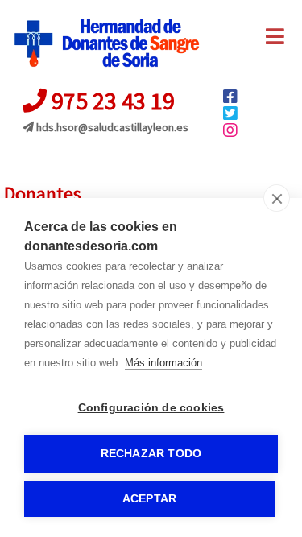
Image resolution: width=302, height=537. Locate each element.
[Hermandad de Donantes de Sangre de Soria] (106, 43)
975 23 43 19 (111, 100)
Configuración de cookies (151, 408)
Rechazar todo (151, 454)
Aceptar (149, 499)
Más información (163, 363)
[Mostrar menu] (275, 40)
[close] (276, 198)
